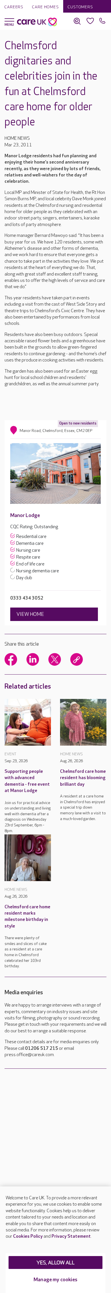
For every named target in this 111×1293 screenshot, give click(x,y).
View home (30, 614)
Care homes (45, 7)
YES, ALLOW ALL (55, 1263)
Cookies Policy (28, 1236)
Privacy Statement (71, 1236)
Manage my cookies (55, 1280)
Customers (80, 7)
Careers (13, 7)
